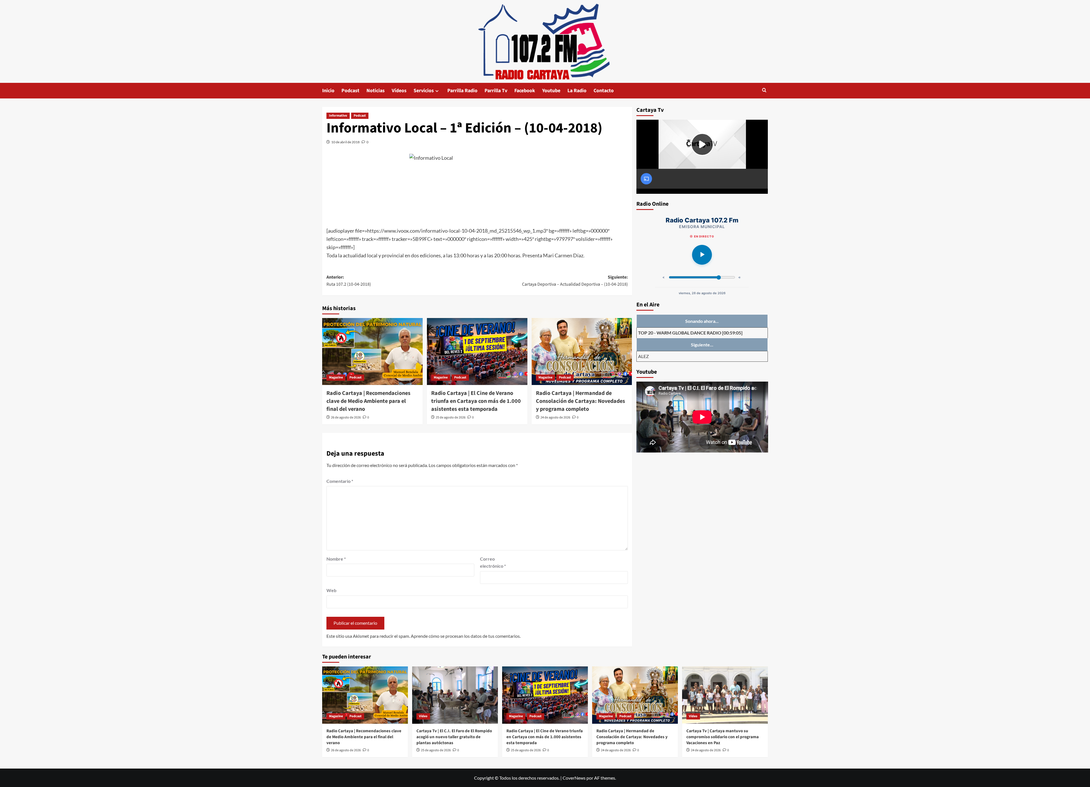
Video (423, 716)
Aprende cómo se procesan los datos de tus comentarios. (466, 636)
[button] (764, 91)
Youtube (551, 90)
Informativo (338, 115)
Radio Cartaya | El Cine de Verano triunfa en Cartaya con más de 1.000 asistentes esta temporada (476, 401)
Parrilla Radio (462, 90)
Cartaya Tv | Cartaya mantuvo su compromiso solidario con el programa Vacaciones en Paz (722, 737)
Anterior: (348, 281)
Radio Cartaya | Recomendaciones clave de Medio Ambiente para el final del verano (368, 401)
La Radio (576, 90)
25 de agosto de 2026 (451, 417)
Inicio (328, 90)
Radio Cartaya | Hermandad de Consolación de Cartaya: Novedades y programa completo (580, 401)
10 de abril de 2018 (345, 142)
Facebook (524, 90)
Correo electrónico (493, 562)
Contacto (604, 90)
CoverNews (574, 777)
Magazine (336, 377)
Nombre (336, 558)
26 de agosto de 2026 (346, 417)
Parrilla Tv (496, 90)
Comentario (339, 481)
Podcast (350, 90)
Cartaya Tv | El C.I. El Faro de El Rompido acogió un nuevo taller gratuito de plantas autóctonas (454, 737)
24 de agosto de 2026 (555, 417)
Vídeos (399, 90)
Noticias (375, 90)
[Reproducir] (702, 255)
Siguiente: (575, 281)
